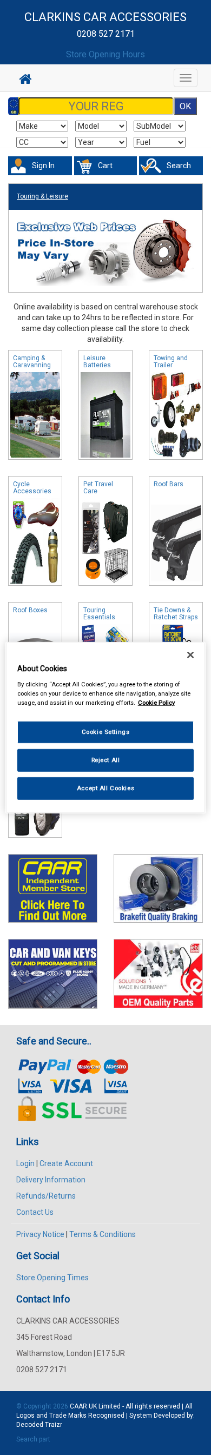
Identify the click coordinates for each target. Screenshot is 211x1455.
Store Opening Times (52, 1277)
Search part (33, 1439)
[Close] (190, 655)
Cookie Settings (106, 732)
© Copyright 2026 (43, 1406)
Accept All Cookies (105, 787)
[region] (105, 728)
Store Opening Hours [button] (105, 54)
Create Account (66, 1163)
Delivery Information (50, 1179)
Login (25, 1163)
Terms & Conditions (102, 1234)
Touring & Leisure (42, 196)
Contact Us (35, 1212)
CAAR (78, 1406)
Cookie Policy (156, 702)
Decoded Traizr (39, 1424)
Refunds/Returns (46, 1196)
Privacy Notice (40, 1234)
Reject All (105, 759)
